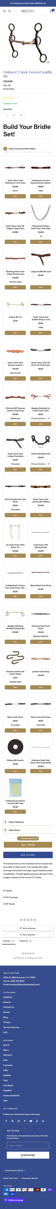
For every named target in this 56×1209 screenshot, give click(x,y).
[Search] (9, 11)
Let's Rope (8, 1085)
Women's (7, 1055)
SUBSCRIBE (28, 1155)
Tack (5, 1080)
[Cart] (51, 11)
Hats (5, 1070)
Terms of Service (11, 1027)
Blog (5, 1017)
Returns (7, 1002)
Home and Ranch (11, 1095)
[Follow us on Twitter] (12, 1121)
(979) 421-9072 (17, 981)
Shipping (7, 997)
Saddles (7, 1075)
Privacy (6, 1022)
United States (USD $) (14, 1170)
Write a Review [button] (29, 928)
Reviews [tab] (6, 941)
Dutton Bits (8, 89)
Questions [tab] (23, 941)
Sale (5, 1100)
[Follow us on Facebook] (6, 1121)
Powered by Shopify (29, 1178)
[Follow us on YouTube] (31, 1121)
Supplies (7, 1090)
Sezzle (6, 1012)
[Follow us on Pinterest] (25, 1121)
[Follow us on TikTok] (37, 1121)
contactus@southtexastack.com (24, 984)
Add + (15, 196)
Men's (6, 1050)
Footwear (8, 1065)
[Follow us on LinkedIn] (43, 1121)
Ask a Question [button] (29, 934)
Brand (6, 1045)
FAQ (5, 1032)
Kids (5, 1060)
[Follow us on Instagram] (18, 1121)
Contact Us (8, 1007)
